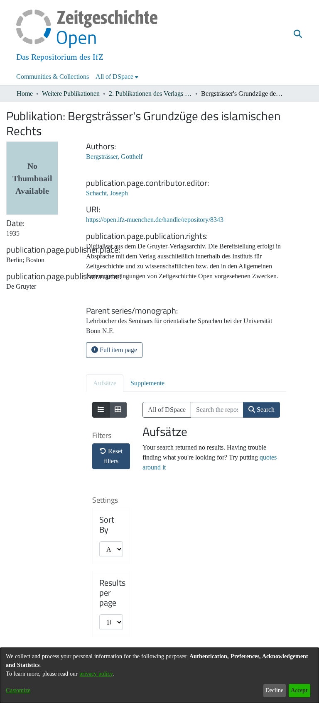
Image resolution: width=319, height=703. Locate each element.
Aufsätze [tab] (104, 383)
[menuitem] (117, 76)
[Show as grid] (118, 410)
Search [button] (265, 409)
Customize (18, 690)
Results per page (112, 593)
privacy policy (96, 674)
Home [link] (25, 93)
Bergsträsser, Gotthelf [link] (114, 156)
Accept (299, 690)
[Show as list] (101, 410)
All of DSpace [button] (114, 76)
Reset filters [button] (113, 456)
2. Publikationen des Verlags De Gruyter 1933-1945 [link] (150, 93)
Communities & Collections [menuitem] (52, 76)
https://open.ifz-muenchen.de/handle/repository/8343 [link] (154, 219)
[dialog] (159, 675)
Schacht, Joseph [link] (107, 193)
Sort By (106, 525)
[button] (297, 34)
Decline (274, 690)
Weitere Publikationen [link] (71, 93)
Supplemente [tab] (147, 383)
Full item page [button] (117, 349)
